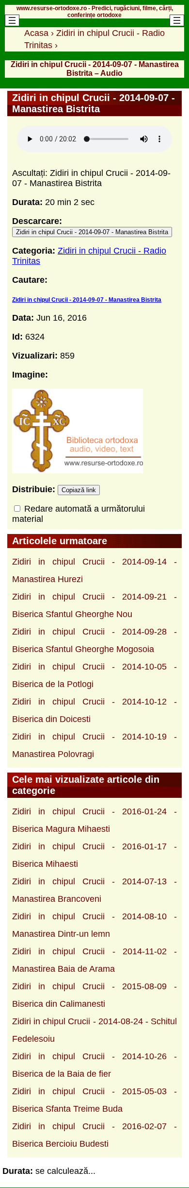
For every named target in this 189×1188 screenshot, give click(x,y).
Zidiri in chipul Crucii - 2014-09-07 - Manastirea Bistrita (92, 232)
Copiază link (79, 490)
